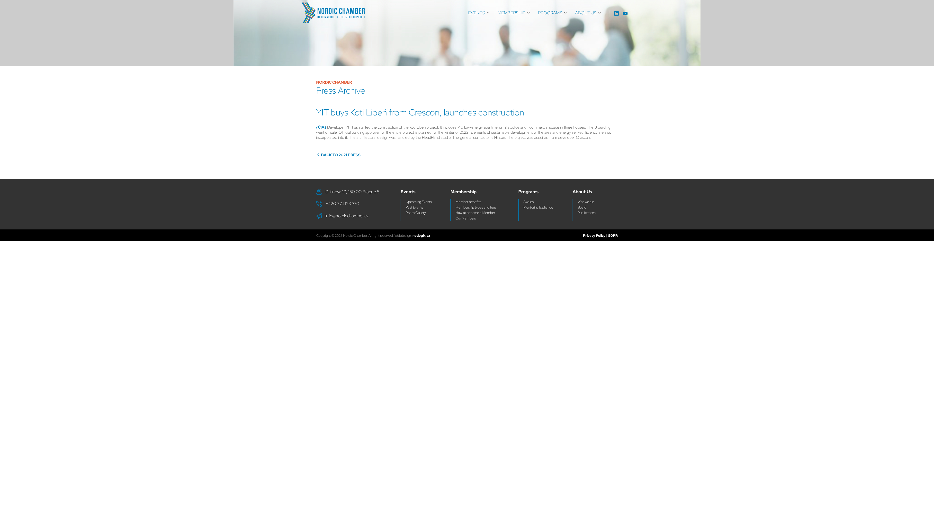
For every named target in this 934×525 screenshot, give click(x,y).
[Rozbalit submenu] (488, 13)
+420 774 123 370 (342, 203)
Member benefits (468, 202)
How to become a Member (475, 212)
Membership (511, 13)
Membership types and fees (476, 207)
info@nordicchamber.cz (346, 216)
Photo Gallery (416, 212)
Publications (586, 212)
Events (476, 13)
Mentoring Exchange (538, 207)
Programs (550, 13)
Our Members (466, 218)
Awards (528, 202)
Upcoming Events (419, 202)
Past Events (414, 207)
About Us (585, 13)
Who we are (586, 202)
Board (582, 207)
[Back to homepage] (333, 12)
